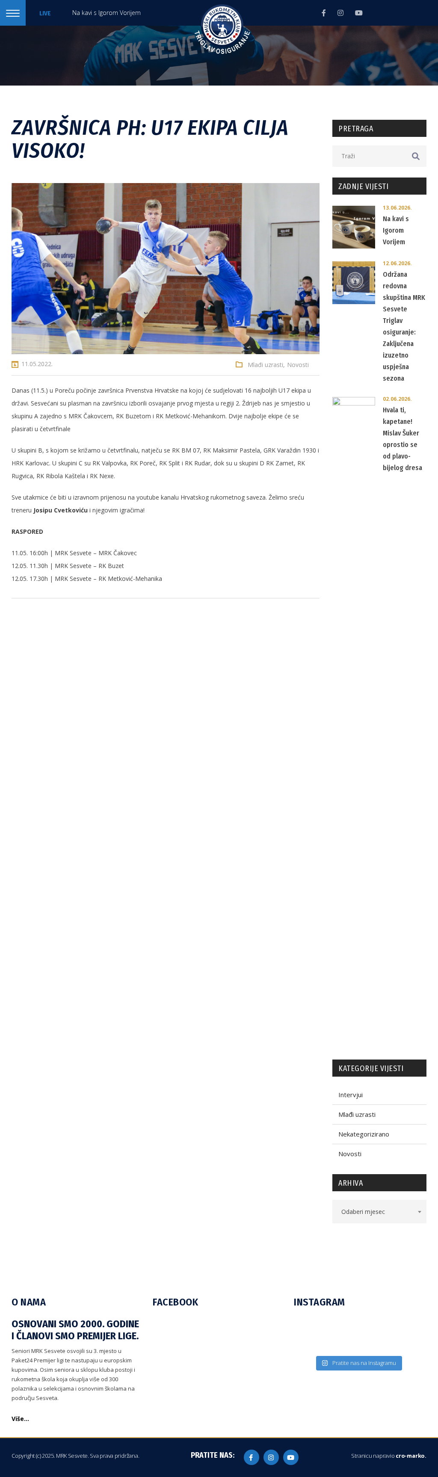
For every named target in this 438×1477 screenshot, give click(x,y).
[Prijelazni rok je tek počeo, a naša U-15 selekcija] (406, 1327)
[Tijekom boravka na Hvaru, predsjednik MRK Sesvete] (342, 1345)
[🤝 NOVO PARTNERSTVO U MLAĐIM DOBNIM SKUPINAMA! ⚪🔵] (342, 1327)
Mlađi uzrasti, (266, 365)
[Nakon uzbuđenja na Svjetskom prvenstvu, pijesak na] (406, 1345)
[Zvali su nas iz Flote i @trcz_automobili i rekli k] (374, 1345)
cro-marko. (411, 1455)
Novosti (298, 365)
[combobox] (379, 1211)
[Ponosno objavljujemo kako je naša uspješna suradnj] (374, 1327)
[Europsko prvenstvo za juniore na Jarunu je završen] (310, 1345)
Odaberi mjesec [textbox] (363, 1212)
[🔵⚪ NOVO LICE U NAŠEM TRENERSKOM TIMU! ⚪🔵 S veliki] (310, 1327)
